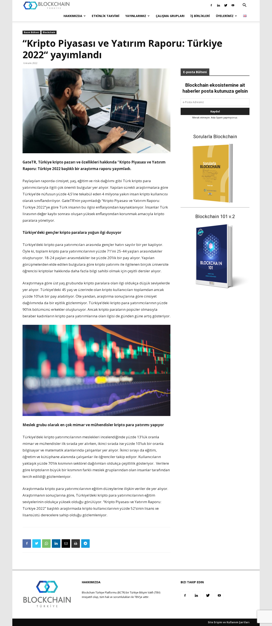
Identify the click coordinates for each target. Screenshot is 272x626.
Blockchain (49, 32)
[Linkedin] (218, 5)
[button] (244, 6)
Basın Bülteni (31, 32)
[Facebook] (211, 5)
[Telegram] (85, 543)
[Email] (66, 543)
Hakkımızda (73, 16)
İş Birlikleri (200, 16)
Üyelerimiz (225, 16)
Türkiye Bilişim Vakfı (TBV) (145, 592)
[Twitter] (225, 5)
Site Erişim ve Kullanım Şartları (228, 622)
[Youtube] (233, 5)
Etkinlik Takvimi (105, 16)
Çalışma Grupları (170, 16)
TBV (137, 597)
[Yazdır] (75, 543)
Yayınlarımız (135, 16)
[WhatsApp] (46, 543)
